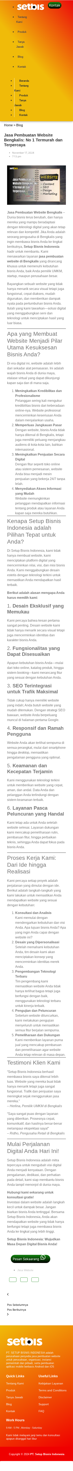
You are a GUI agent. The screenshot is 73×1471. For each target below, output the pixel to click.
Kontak (10, 1411)
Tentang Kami (15, 1383)
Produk (10, 1390)
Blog (9, 1404)
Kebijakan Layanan (51, 1383)
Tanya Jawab (14, 1397)
